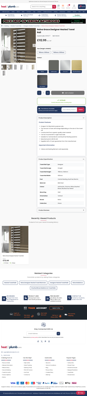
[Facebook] (38, 341)
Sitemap (48, 374)
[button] (74, 7)
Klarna (4, 377)
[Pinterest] (45, 341)
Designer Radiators (72, 370)
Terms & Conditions (51, 365)
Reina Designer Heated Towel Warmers (33, 283)
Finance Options (6, 374)
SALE (84, 11)
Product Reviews (44, 210)
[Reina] (83, 29)
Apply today (56, 308)
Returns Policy (5, 367)
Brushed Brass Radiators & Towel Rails (43, 288)
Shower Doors (71, 374)
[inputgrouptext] (54, 7)
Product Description (45, 118)
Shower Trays (71, 365)
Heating (6, 26)
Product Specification (46, 159)
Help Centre (27, 363)
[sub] (39, 93)
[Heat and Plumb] (10, 7)
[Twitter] (41, 341)
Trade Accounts (6, 372)
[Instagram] (49, 341)
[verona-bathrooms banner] (43, 21)
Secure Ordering (6, 370)
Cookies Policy (49, 372)
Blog (47, 367)
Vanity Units (71, 363)
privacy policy (34, 337)
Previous (2, 45)
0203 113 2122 (6, 355)
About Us (48, 363)
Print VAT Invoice (28, 370)
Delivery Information (7, 365)
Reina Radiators (78, 283)
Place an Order (6, 363)
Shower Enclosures (72, 367)
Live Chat (26, 372)
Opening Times (28, 367)
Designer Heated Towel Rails (32, 26)
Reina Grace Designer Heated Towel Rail (13, 256)
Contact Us (27, 374)
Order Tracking (28, 365)
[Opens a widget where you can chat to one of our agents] (80, 393)
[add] (48, 93)
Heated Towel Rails (16, 26)
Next (34, 45)
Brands (74, 11)
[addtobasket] (67, 93)
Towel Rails (70, 372)
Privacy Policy (49, 370)
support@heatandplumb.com (11, 352)
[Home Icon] (1, 26)
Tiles (80, 11)
